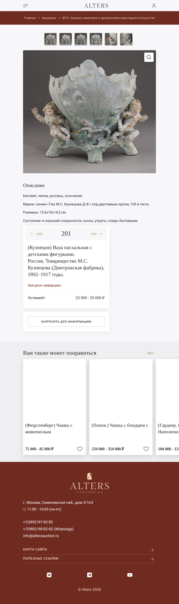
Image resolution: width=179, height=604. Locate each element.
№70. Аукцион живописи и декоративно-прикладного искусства (108, 18)
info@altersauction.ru (41, 536)
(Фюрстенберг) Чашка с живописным (48, 428)
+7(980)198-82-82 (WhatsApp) (48, 529)
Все (150, 353)
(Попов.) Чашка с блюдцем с (120, 425)
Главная (30, 18)
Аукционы (49, 18)
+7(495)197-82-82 (38, 522)
